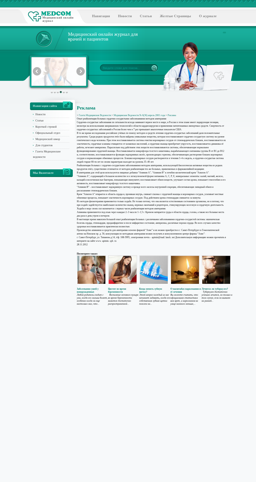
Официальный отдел (47, 132)
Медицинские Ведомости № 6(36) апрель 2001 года (139, 115)
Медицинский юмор (47, 139)
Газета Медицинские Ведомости (95, 115)
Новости (125, 16)
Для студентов (44, 145)
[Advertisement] (242, 160)
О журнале (208, 16)
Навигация (101, 16)
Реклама (172, 115)
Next (80, 71)
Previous (37, 71)
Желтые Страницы (175, 16)
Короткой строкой (46, 126)
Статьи (146, 16)
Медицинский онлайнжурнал (58, 19)
